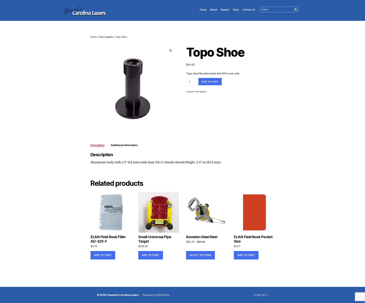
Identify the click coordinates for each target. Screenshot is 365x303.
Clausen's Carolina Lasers (123, 294)
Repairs (225, 9)
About (213, 9)
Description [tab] (97, 145)
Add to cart (210, 81)
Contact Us (248, 9)
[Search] (296, 9)
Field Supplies (106, 36)
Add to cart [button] (103, 255)
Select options (200, 255)
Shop (236, 9)
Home (203, 9)
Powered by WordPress (155, 294)
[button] (170, 50)
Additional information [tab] (124, 145)
